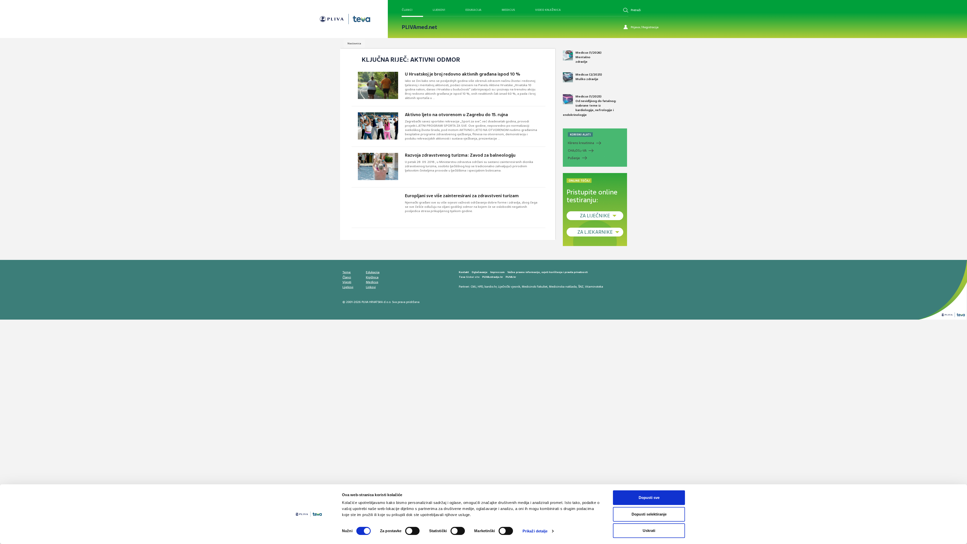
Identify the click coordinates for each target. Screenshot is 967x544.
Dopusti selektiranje (649, 514)
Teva (462, 277)
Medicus (508, 10)
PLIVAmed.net (419, 27)
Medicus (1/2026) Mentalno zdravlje (588, 57)
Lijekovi (439, 10)
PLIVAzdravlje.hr (492, 277)
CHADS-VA (577, 150)
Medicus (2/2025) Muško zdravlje (588, 77)
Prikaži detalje (535, 531)
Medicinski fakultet (534, 286)
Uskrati (649, 530)
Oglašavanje (480, 272)
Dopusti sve (649, 497)
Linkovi (371, 287)
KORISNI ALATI (580, 134)
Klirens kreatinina (581, 143)
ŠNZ (580, 286)
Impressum (497, 272)
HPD (480, 286)
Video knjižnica (548, 10)
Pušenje (574, 158)
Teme (346, 272)
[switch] (412, 531)
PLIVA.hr (511, 277)
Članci (407, 10)
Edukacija (473, 10)
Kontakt (464, 272)
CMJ (473, 286)
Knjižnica (372, 277)
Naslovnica (354, 43)
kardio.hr (491, 286)
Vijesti (346, 282)
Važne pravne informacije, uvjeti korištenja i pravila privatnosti (547, 272)
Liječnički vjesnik (509, 286)
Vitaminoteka (594, 286)
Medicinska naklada (563, 286)
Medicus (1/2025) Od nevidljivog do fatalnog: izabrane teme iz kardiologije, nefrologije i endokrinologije (589, 105)
